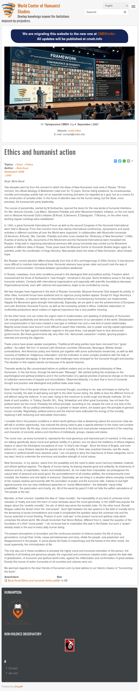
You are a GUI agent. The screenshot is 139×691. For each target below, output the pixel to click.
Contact (13, 668)
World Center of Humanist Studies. (39, 8)
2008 (8, 175)
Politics (29, 164)
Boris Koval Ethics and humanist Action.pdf (32, 580)
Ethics (20, 164)
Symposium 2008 (14, 171)
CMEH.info (106, 33)
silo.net (13, 673)
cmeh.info (73, 130)
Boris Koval (22, 168)
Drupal (17, 686)
